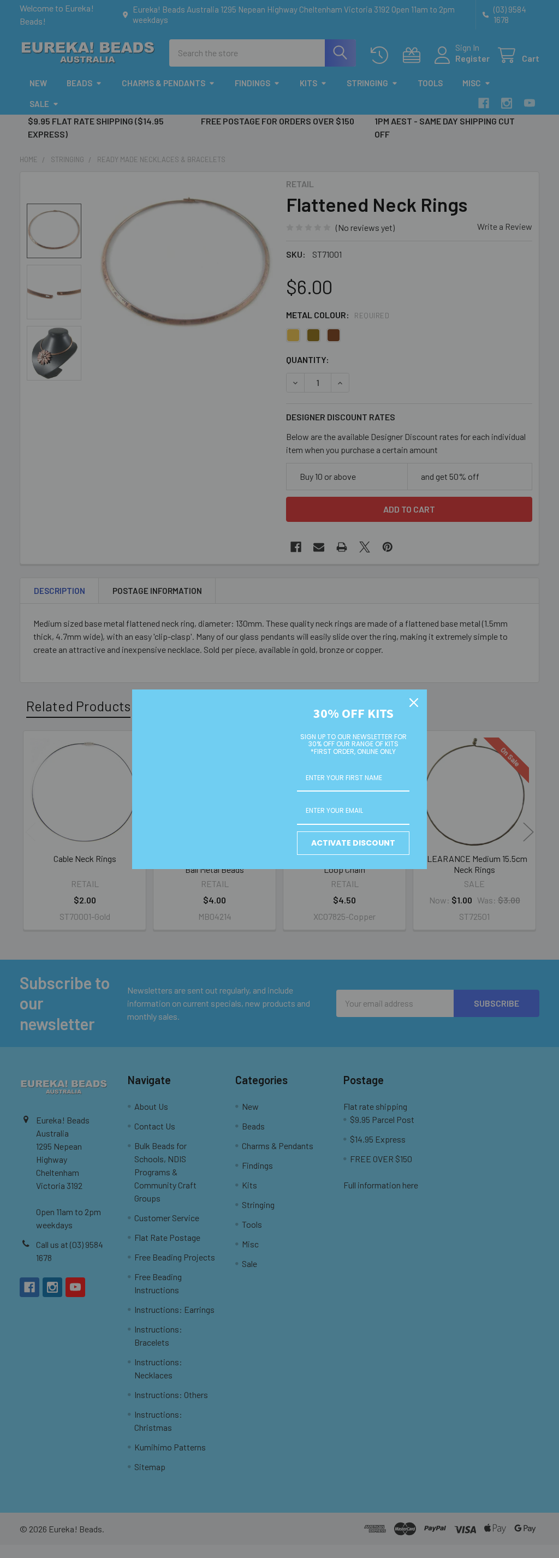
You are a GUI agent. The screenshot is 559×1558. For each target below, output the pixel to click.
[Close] (414, 702)
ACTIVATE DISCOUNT (353, 842)
